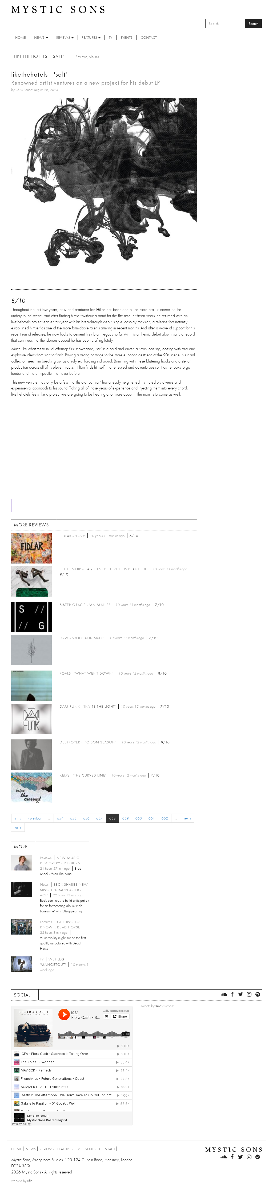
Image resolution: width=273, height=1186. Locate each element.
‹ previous (35, 818)
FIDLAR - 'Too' (72, 535)
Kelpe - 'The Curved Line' (83, 775)
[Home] (58, 9)
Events (127, 37)
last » (17, 827)
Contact (149, 37)
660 (138, 818)
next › (187, 818)
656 (86, 818)
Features (90, 37)
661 (151, 818)
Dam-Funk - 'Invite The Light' (88, 706)
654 (60, 818)
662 (165, 818)
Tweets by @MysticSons (157, 1005)
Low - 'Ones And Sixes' (82, 637)
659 (125, 818)
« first (18, 818)
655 (73, 818)
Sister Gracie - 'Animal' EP (85, 604)
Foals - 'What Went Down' (86, 673)
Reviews (63, 37)
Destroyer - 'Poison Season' (88, 742)
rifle (30, 1180)
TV (110, 37)
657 (99, 818)
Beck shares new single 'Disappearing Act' (64, 889)
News (39, 37)
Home (20, 37)
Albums (94, 56)
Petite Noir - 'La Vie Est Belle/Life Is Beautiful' (103, 568)
